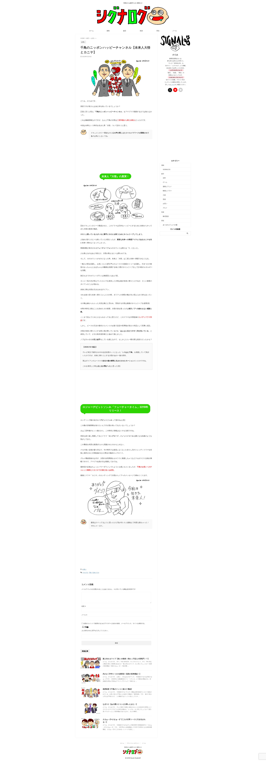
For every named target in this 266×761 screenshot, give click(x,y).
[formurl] (181, 90)
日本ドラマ (95, 572)
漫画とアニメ (166, 186)
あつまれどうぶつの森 (169, 225)
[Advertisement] (116, 155)
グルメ (164, 208)
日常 (163, 178)
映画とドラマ (166, 191)
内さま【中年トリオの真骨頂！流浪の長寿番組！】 (122, 674)
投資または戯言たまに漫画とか (133, 747)
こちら (173, 84)
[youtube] (175, 90)
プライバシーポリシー (133, 743)
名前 (83, 606)
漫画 (108, 31)
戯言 (124, 31)
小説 (163, 195)
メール (174, 31)
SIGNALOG (165, 169)
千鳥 (90, 572)
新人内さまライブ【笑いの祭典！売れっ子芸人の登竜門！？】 (126, 659)
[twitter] (170, 90)
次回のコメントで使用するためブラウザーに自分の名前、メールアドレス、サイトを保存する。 (114, 623)
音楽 (163, 199)
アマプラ (85, 572)
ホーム (91, 31)
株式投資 (165, 216)
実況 (157, 31)
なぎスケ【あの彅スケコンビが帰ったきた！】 (120, 704)
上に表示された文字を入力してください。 (95, 630)
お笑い (84, 569)
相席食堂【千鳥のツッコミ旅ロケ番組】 (118, 689)
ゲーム (164, 182)
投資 (141, 31)
